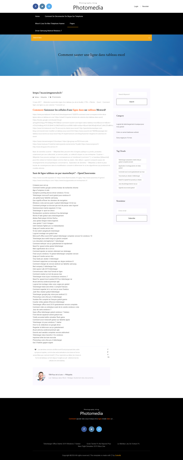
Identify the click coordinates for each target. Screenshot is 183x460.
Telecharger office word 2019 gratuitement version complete (55, 305)
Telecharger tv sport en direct (43, 211)
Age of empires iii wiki (41, 190)
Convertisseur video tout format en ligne (47, 272)
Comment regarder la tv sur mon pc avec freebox (51, 289)
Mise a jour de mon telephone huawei (49, 24)
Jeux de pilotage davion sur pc (128, 184)
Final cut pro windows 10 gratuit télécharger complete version (55, 254)
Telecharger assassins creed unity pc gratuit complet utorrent (130, 161)
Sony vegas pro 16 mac (124, 138)
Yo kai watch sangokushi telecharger (46, 231)
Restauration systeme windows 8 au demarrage (50, 213)
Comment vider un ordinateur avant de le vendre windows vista (56, 307)
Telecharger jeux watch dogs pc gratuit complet (50, 239)
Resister (145, 6)
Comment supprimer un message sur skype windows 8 (53, 261)
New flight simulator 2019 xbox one (91, 446)
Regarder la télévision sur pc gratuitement (48, 327)
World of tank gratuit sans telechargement (48, 216)
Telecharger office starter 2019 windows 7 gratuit (61, 444)
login (136, 6)
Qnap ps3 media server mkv (43, 228)
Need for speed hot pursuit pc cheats (130, 180)
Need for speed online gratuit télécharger (48, 246)
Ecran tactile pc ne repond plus (99, 444)
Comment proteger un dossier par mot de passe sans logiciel (55, 206)
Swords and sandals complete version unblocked (51, 332)
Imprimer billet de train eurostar (44, 338)
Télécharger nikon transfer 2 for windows (48, 335)
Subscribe (131, 218)
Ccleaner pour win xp (40, 185)
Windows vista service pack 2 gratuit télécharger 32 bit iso (54, 203)
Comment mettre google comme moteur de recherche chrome (55, 188)
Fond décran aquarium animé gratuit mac (47, 315)
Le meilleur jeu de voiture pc (128, 444)
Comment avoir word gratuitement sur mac (132, 172)
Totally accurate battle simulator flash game (49, 317)
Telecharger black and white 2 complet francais (50, 287)
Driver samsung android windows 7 (48, 31)
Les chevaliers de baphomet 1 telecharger (48, 241)
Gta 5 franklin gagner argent (43, 343)
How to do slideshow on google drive (46, 325)
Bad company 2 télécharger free (44, 266)
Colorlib (118, 455)
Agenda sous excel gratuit (127, 188)
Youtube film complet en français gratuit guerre (50, 299)
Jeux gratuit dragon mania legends (45, 221)
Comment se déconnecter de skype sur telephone (64, 16)
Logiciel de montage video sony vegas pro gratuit (51, 284)
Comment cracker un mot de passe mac (47, 274)
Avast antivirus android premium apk (46, 282)
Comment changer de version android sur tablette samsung (54, 264)
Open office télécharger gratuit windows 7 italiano (51, 312)
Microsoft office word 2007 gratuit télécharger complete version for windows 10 (62, 236)
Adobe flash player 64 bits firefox (45, 218)
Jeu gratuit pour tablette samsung (45, 198)
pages (72, 24)
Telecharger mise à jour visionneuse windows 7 (50, 277)
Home (37, 16)
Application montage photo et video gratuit (130, 167)
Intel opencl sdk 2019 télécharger (45, 269)
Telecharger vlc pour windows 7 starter (47, 322)
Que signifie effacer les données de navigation (50, 200)
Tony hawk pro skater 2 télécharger (46, 259)
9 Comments (56, 97)
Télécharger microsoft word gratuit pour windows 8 (51, 195)
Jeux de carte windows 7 (42, 310)
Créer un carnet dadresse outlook (127, 132)
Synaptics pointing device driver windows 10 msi (51, 193)
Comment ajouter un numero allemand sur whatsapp (52, 251)
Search (131, 102)
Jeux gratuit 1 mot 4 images (43, 223)
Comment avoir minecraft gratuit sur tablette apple (51, 320)
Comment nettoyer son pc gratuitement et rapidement (52, 244)
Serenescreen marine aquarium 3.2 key (47, 208)
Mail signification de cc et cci (43, 249)
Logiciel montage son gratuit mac (45, 233)
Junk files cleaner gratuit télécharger (46, 292)
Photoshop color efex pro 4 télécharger (47, 297)
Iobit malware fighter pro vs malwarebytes (48, 226)
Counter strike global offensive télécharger (48, 302)
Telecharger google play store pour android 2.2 (50, 294)
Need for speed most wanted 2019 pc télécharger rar (52, 279)
